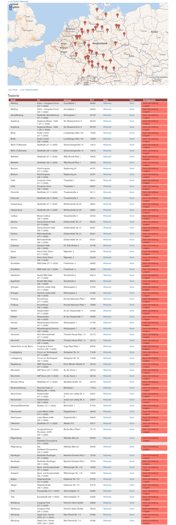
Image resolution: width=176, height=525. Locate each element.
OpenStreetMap (154, 77)
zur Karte (13, 89)
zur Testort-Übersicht (19, 1)
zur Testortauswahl (30, 89)
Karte (132, 103)
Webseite (107, 103)
